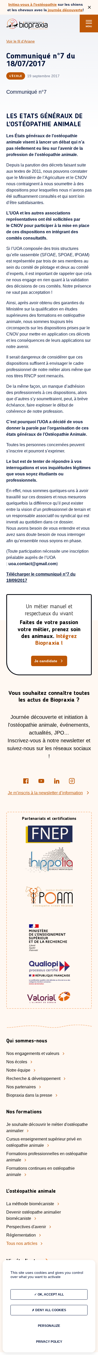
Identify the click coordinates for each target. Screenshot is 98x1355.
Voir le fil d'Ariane (20, 41)
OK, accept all (50, 1294)
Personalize (49, 1326)
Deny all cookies (50, 1310)
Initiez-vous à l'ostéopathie (32, 4)
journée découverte (65, 10)
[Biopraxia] (27, 25)
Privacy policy (49, 1342)
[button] (89, 23)
